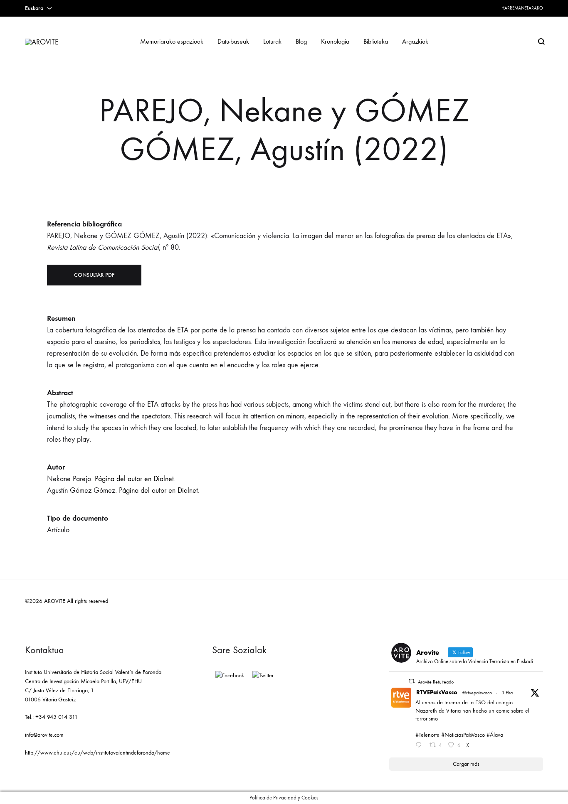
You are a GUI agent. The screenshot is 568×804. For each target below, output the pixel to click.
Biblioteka (375, 41)
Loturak (272, 41)
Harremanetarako (522, 8)
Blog (301, 41)
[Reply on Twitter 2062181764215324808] (420, 745)
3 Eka (507, 693)
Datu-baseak (233, 41)
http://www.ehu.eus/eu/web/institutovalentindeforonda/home (97, 752)
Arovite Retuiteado (436, 682)
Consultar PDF (94, 274)
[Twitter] (263, 676)
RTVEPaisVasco (436, 692)
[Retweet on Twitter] (412, 681)
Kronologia (335, 41)
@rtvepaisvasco (477, 693)
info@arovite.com (44, 734)
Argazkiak (415, 41)
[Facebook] (229, 676)
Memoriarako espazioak (171, 41)
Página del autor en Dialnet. (135, 479)
